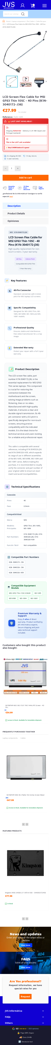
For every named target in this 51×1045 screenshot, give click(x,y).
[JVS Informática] (8, 5)
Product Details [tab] (16, 213)
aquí (11, 196)
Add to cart (25, 177)
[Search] (23, 14)
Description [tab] (14, 205)
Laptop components (10, 738)
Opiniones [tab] (13, 221)
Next (27, 824)
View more (25, 945)
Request (25, 996)
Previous (23, 824)
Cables (23, 738)
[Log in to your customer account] (22, 6)
